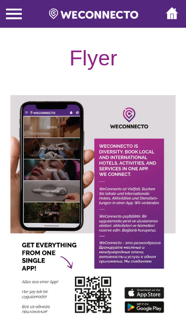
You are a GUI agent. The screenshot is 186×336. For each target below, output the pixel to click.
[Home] (172, 14)
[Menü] (14, 14)
